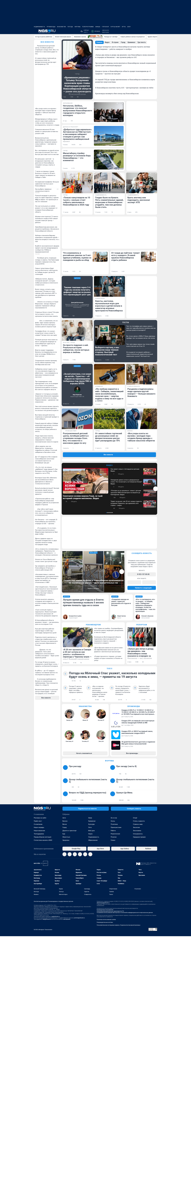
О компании (38, 824)
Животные (66, 837)
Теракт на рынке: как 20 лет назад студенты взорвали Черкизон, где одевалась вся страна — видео (126, 503)
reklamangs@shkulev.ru (103, 902)
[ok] (75, 854)
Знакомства (61, 26)
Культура (91, 824)
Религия (113, 837)
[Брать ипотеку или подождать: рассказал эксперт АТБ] (141, 183)
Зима (90, 818)
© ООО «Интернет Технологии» (43, 929)
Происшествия (116, 827)
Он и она (114, 818)
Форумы (77, 26)
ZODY (129, 26)
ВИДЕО (109, 465)
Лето (90, 827)
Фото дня (93, 552)
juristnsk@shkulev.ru (79, 918)
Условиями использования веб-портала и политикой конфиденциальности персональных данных (125, 912)
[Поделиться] (122, 590)
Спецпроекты (138, 834)
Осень (113, 821)
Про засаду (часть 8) (126, 766)
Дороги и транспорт (69, 831)
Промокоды (51, 26)
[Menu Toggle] (35, 31)
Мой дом (91, 831)
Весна (64, 824)
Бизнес (65, 821)
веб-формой (66, 919)
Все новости (47, 42)
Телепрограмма (88, 26)
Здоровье (65, 840)
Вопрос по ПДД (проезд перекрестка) (87, 792)
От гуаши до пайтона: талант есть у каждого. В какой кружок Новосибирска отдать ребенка (125, 256)
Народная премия (139, 837)
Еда (63, 834)
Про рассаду (75, 766)
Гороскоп (105, 26)
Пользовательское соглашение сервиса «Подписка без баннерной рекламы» (118, 925)
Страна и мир (137, 824)
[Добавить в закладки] (90, 97)
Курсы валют (115, 26)
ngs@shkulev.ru (55, 916)
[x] (85, 854)
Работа (113, 831)
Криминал (92, 821)
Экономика (137, 831)
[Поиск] (146, 31)
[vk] (70, 854)
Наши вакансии (39, 831)
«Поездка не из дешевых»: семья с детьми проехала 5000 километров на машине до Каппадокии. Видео (126, 492)
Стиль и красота (139, 821)
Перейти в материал (93, 588)
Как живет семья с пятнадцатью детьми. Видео (125, 470)
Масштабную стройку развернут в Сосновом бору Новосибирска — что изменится (77, 157)
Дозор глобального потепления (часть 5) (135, 780)
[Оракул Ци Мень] (113, 796)
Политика (114, 824)
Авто (64, 818)
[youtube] (90, 854)
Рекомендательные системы (105, 922)
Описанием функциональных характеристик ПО (110, 911)
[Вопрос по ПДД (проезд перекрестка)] (66, 796)
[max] (80, 854)
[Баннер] (95, 36)
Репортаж (141, 624)
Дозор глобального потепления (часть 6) (88, 780)
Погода (70, 26)
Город (64, 827)
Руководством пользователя (105, 909)
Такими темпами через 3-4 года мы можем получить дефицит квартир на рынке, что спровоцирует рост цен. (77, 291)
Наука (90, 834)
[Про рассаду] (66, 770)
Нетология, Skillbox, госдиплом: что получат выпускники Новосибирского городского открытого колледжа (77, 111)
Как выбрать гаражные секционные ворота (43, 190)
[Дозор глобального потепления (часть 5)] (113, 783)
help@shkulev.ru (46, 919)
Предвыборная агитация (42, 837)
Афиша (97, 26)
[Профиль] (156, 31)
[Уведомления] (151, 31)
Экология (136, 827)
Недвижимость (39, 26)
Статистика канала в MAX (43, 840)
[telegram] (64, 854)
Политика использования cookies (106, 919)
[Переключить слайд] (155, 488)
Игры (124, 26)
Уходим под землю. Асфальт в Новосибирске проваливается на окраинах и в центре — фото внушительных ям (93, 581)
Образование (93, 840)
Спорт (135, 818)
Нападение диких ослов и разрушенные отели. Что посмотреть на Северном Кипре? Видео (126, 482)
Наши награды (39, 827)
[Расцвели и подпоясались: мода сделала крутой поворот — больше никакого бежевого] (141, 374)
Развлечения (115, 834)
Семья (113, 840)
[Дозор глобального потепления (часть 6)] (66, 783)
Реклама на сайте (40, 818)
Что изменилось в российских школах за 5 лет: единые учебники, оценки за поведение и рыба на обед (77, 256)
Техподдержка (39, 834)
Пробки (96, 31)
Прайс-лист (38, 821)
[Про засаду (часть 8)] (113, 770)
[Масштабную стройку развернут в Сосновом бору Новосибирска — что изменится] (109, 159)
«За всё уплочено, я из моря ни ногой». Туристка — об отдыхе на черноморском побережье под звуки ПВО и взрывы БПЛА (77, 379)
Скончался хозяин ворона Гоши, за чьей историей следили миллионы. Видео (82, 497)
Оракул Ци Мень (124, 792)
